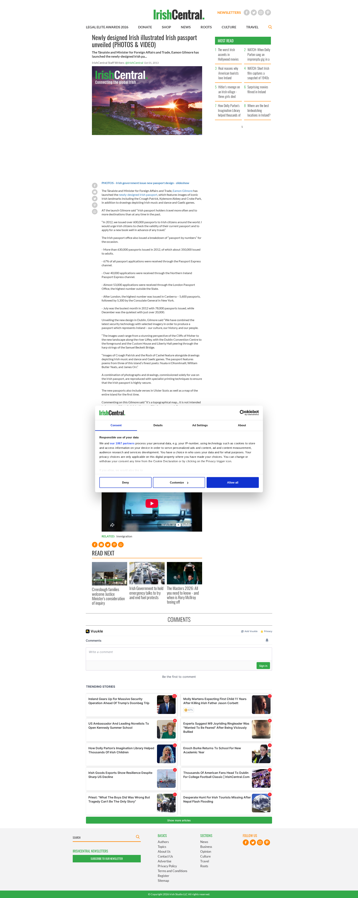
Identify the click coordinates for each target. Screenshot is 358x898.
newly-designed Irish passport (138, 194)
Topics (162, 847)
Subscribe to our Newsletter (107, 859)
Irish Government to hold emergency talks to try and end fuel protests (146, 592)
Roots (204, 866)
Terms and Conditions (172, 871)
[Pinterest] (268, 12)
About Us (164, 851)
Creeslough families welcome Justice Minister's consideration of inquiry (108, 596)
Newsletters (229, 12)
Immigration (124, 536)
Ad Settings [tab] (200, 425)
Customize (177, 482)
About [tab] (242, 425)
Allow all (232, 482)
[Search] (270, 27)
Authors (163, 842)
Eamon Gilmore (183, 190)
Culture (205, 856)
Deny (125, 482)
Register (163, 876)
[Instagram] (261, 12)
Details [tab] (158, 425)
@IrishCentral (134, 62)
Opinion (205, 851)
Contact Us (165, 856)
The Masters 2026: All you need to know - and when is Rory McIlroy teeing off (183, 595)
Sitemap (163, 881)
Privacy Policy (167, 866)
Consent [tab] (116, 425)
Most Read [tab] (226, 40)
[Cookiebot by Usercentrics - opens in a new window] (242, 413)
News (204, 842)
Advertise (164, 861)
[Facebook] (247, 12)
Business (206, 847)
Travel (204, 861)
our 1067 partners (122, 443)
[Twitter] (254, 12)
